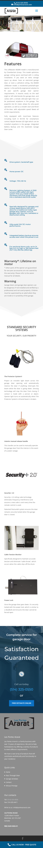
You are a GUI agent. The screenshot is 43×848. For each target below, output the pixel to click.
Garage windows (12, 779)
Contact (8, 782)
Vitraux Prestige (11, 786)
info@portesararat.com (21, 807)
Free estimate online (21, 703)
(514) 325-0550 (22, 3)
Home (8, 772)
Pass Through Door (13, 775)
